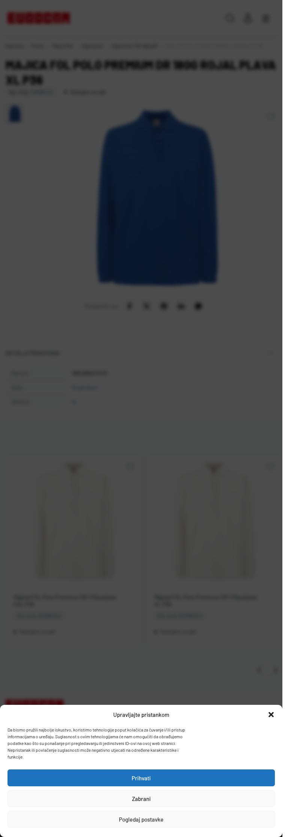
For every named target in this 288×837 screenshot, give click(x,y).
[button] (271, 714)
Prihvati (141, 778)
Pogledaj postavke (141, 819)
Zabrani (141, 798)
